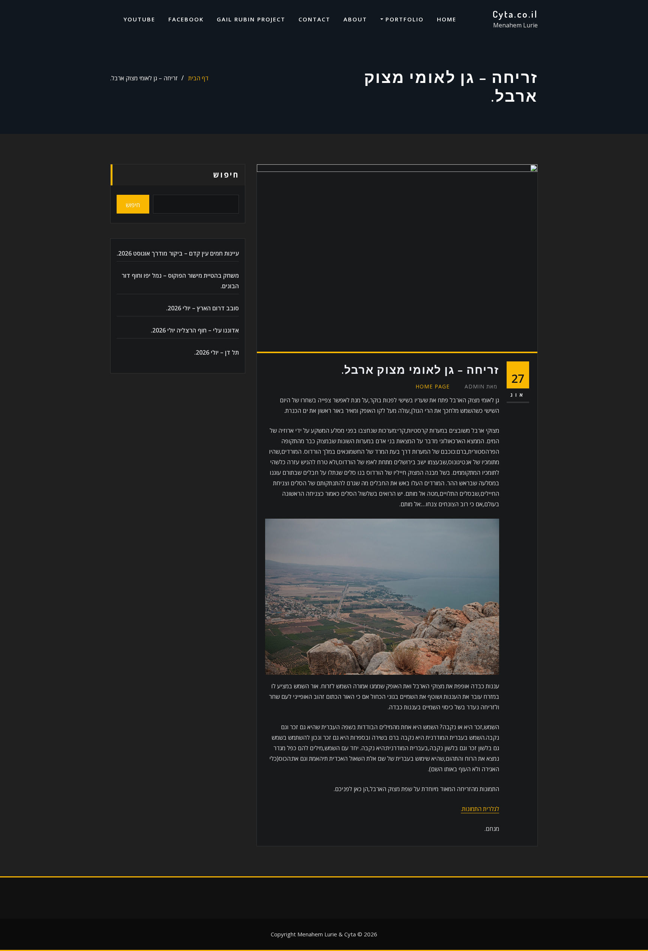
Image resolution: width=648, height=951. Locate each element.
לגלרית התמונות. (480, 809)
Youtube (139, 19)
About (355, 19)
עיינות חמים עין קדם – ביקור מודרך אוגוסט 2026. (178, 253)
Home (446, 19)
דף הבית (198, 78)
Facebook (186, 19)
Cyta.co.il (515, 14)
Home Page (433, 386)
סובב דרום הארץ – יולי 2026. (202, 308)
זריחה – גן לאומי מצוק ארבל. (144, 78)
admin (481, 386)
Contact (314, 19)
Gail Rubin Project (251, 19)
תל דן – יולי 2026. (216, 352)
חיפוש (226, 175)
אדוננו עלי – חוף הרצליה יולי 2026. (195, 330)
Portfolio (403, 19)
